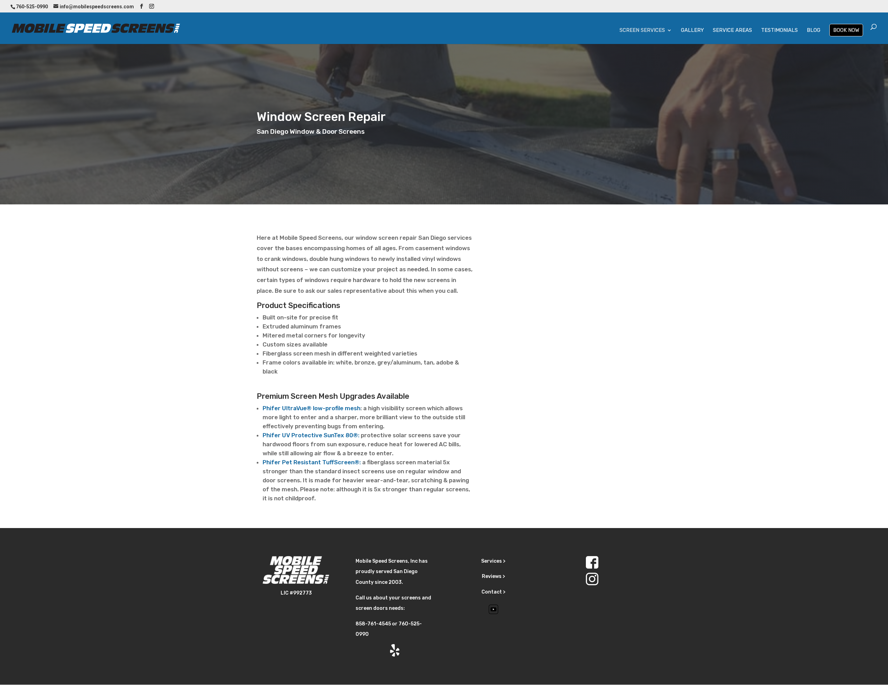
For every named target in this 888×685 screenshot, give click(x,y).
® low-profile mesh (333, 408)
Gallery (692, 30)
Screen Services (642, 30)
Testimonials (779, 30)
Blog (813, 30)
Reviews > (493, 576)
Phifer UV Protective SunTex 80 (308, 435)
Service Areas (732, 30)
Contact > (493, 592)
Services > (493, 561)
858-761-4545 (373, 624)
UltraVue (285, 408)
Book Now (846, 30)
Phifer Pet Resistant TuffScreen (309, 462)
